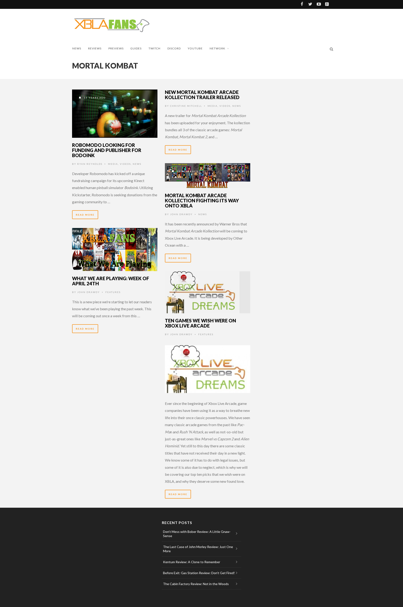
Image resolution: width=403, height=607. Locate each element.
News (76, 48)
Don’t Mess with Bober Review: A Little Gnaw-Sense (197, 534)
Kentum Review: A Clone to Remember (191, 562)
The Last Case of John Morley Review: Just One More (198, 549)
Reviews (94, 48)
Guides (136, 48)
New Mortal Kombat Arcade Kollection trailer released (202, 94)
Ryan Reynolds (89, 163)
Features (113, 292)
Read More (85, 214)
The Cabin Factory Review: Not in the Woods (196, 584)
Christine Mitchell (186, 105)
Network (217, 48)
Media (113, 163)
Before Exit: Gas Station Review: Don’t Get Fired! (199, 573)
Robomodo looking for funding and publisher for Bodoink (106, 150)
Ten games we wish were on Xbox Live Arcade (200, 323)
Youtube (195, 48)
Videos (125, 163)
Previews (116, 48)
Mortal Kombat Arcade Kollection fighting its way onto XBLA (202, 200)
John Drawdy (181, 214)
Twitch (154, 48)
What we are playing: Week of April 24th (110, 281)
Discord (174, 48)
